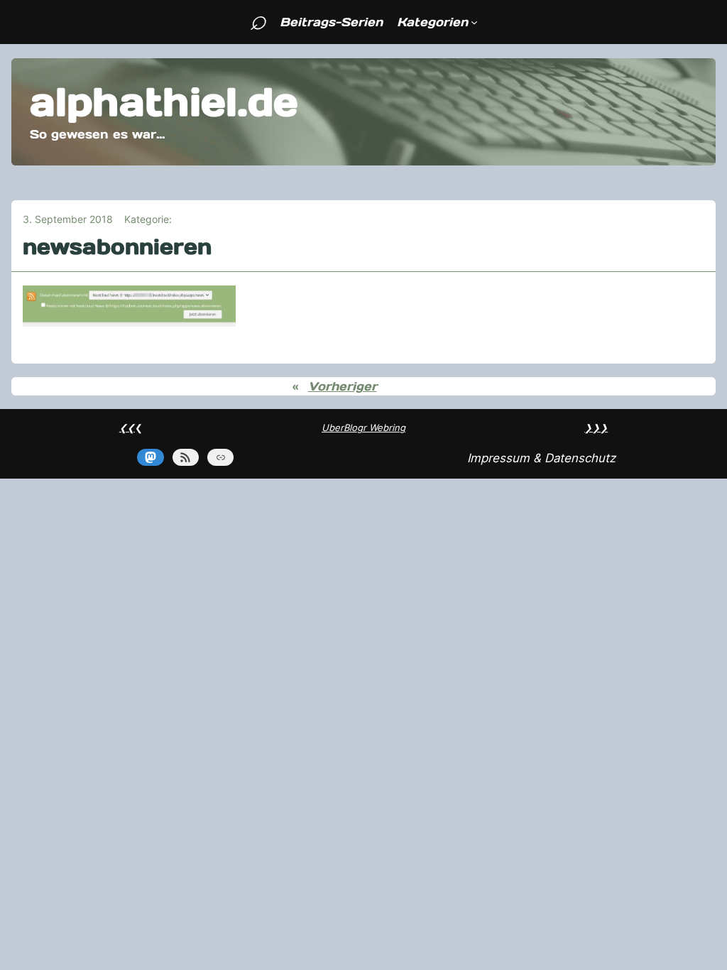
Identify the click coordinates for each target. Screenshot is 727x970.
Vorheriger (342, 386)
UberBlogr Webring (363, 427)
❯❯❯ (596, 427)
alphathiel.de (164, 101)
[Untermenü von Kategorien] (474, 22)
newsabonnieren (117, 247)
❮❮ (127, 427)
